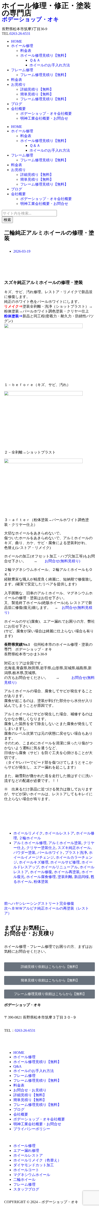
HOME (16, 41)
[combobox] (29, 213)
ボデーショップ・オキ (30, 19)
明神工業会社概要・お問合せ (44, 118)
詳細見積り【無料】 (36, 89)
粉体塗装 (41, 882)
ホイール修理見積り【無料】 (44, 55)
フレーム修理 (22, 70)
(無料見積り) (69, 561)
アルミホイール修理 (30, 843)
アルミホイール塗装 (65, 843)
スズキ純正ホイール (74, 848)
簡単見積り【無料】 (36, 94)
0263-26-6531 (20, 33)
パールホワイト (50, 852)
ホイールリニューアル (59, 867)
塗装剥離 (65, 877)
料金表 (25, 51)
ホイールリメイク (28, 833)
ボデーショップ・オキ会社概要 (46, 113)
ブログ (16, 104)
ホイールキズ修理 (33, 862)
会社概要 (18, 109)
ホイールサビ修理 (65, 862)
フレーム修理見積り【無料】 (44, 75)
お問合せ (52, 561)
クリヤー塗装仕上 (41, 848)
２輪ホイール (30, 838)
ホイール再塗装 (67, 872)
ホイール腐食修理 (41, 877)
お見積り (18, 84)
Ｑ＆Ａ (34, 60)
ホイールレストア (59, 833)
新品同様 (81, 877)
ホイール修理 (22, 46)
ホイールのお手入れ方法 (49, 65)
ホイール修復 (41, 872)
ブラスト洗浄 (76, 852)
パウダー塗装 (24, 852)
